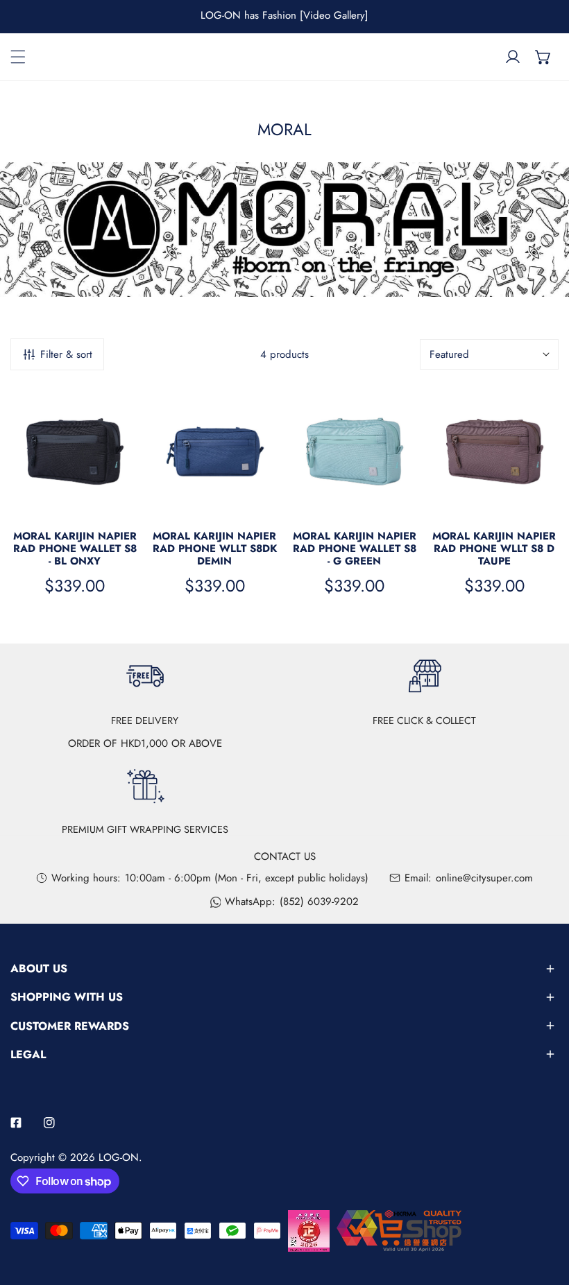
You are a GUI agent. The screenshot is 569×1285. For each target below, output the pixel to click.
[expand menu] (18, 57)
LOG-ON (119, 1157)
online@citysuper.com (484, 878)
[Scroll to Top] (544, 1211)
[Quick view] (122, 500)
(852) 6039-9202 (319, 901)
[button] (543, 57)
